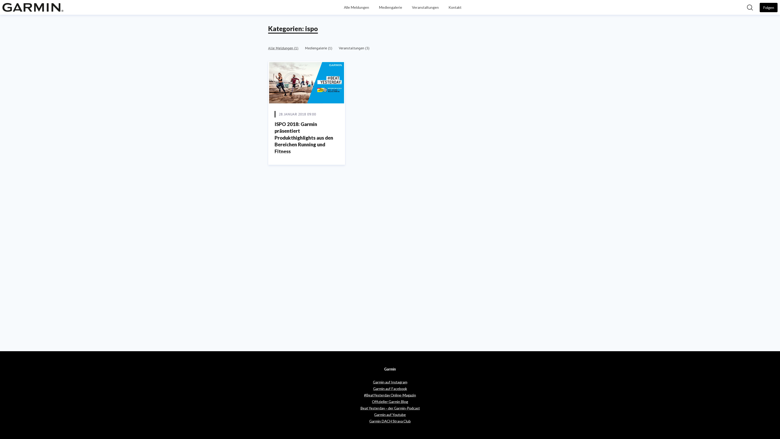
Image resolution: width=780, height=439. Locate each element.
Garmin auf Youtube (390, 414)
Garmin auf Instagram (390, 382)
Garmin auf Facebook (390, 388)
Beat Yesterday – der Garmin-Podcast (390, 408)
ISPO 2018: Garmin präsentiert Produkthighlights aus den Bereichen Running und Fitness (304, 137)
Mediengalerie (390, 7)
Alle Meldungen (356, 7)
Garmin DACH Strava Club (390, 421)
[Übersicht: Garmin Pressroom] (32, 7)
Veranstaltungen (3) (354, 48)
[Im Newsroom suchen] (750, 7)
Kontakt (455, 7)
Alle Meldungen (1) (283, 48)
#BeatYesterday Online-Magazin (390, 395)
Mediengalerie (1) (318, 48)
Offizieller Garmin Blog (390, 401)
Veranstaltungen (425, 7)
